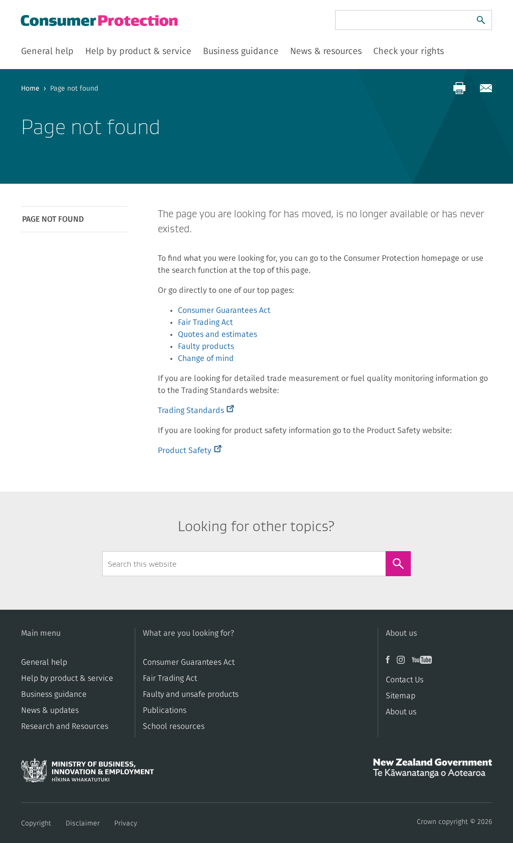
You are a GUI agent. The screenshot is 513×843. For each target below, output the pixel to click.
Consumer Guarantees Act (224, 310)
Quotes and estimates (217, 334)
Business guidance (54, 694)
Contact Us (404, 680)
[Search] (480, 20)
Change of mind (206, 358)
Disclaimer (83, 823)
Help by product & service (67, 678)
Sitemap (400, 696)
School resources (173, 726)
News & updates (50, 710)
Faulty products (206, 346)
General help (44, 662)
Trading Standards (196, 410)
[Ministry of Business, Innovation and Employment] (87, 773)
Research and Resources (64, 726)
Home (30, 88)
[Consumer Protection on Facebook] (391, 663)
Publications (164, 710)
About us (401, 712)
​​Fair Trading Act (170, 678)
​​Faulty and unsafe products (190, 694)
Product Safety (189, 451)
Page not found (53, 219)
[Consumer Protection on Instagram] (404, 663)
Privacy (125, 823)
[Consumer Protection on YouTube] (424, 663)
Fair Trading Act (205, 322)
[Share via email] (486, 88)
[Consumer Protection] (100, 20)
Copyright (36, 823)
